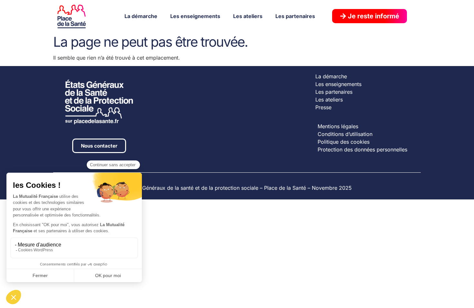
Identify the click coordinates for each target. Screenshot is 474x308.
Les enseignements (195, 16)
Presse (323, 107)
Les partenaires (295, 16)
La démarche (140, 16)
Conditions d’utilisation (345, 134)
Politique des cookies (344, 142)
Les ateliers (247, 16)
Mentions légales (338, 126)
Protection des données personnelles (362, 149)
